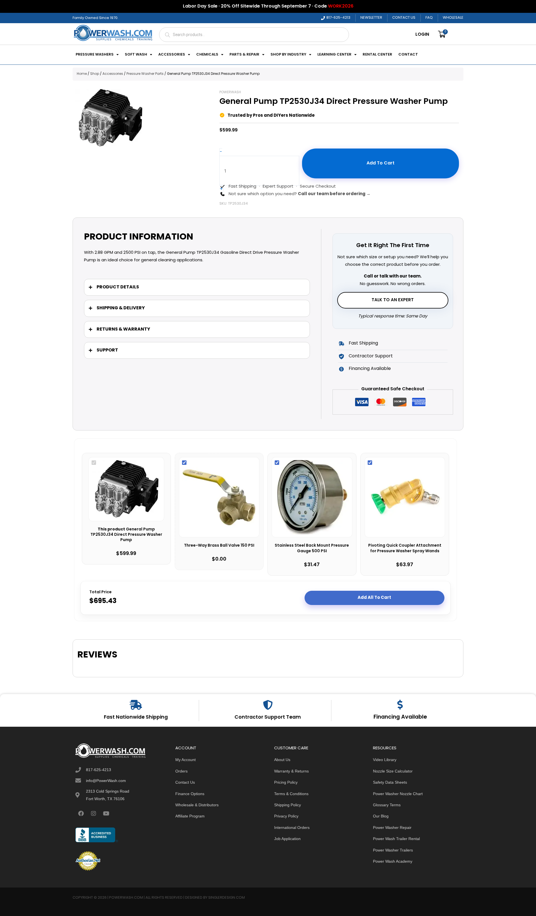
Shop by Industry (288, 55)
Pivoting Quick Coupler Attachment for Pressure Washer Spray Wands (404, 548)
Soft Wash (136, 55)
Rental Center (377, 55)
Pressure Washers (95, 55)
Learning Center (334, 55)
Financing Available (400, 717)
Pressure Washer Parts (145, 74)
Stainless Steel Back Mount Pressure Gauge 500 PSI (312, 548)
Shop (94, 74)
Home (82, 74)
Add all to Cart (374, 597)
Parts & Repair (244, 55)
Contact (408, 55)
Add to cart (380, 163)
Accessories (171, 55)
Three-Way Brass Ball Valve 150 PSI (219, 546)
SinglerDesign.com (226, 898)
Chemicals (207, 55)
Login (422, 34)
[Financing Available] (400, 704)
